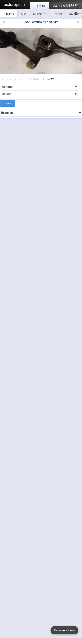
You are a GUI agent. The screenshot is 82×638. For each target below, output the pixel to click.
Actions (7, 86)
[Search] (76, 13)
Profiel (57, 14)
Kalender (39, 14)
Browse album (64, 630)
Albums (9, 14)
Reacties (7, 112)
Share (7, 103)
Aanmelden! (63, 5)
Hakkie (39, 5)
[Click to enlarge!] (41, 51)
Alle (23, 14)
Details (6, 94)
